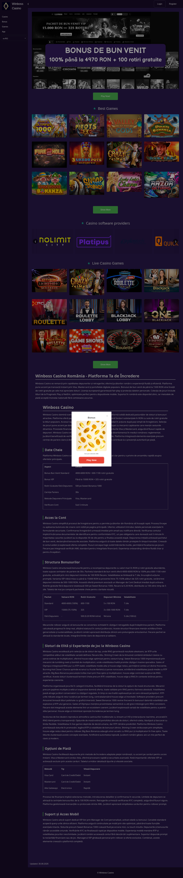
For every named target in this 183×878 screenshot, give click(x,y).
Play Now (91, 460)
